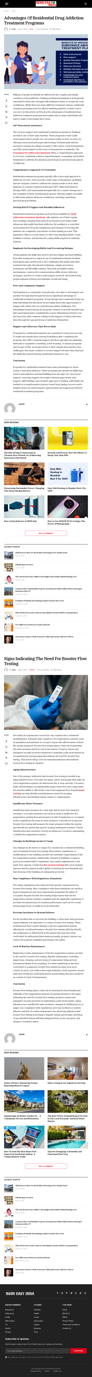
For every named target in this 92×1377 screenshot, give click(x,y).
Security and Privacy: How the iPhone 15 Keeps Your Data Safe (67, 454)
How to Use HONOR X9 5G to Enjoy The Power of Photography (66, 522)
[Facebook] (6, 100)
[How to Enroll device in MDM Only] (24, 506)
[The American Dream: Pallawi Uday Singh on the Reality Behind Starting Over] (8, 579)
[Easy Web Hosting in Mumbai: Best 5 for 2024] (68, 473)
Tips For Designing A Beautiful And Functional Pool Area (65, 1152)
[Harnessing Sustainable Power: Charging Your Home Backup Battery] (24, 473)
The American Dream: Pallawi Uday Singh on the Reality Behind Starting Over (46, 577)
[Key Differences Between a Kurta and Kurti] (8, 627)
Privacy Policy (50, 1357)
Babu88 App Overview (24, 565)
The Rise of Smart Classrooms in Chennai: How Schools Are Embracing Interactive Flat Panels (22, 455)
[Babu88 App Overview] (8, 567)
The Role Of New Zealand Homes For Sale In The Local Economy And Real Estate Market (67, 1118)
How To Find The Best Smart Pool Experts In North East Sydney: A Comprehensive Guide (20, 1154)
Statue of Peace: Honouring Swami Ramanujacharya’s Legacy (20, 1084)
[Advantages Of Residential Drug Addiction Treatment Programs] (46, 61)
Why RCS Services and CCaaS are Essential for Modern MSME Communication (46, 613)
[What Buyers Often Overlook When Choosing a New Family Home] (8, 555)
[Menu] (6, 4)
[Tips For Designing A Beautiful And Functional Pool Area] (68, 1137)
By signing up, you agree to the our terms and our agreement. (35, 1357)
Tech (31, 29)
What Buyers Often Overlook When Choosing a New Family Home (41, 553)
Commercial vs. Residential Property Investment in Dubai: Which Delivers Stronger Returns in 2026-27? (48, 590)
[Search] (85, 4)
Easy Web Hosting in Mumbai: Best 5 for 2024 (67, 489)
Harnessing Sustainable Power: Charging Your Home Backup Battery (24, 489)
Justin (13, 29)
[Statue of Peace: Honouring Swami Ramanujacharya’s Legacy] (24, 1068)
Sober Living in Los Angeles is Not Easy (67, 1083)
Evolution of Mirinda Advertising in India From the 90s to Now (39, 601)
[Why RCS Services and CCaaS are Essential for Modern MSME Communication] (8, 615)
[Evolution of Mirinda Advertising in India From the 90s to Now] (8, 603)
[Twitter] (6, 106)
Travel (32, 670)
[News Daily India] (46, 4)
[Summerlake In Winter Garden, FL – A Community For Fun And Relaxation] (24, 1101)
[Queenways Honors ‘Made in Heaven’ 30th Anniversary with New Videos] (8, 639)
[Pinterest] (6, 117)
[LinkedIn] (6, 111)
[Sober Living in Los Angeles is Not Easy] (68, 1068)
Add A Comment (46, 533)
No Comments (43, 29)
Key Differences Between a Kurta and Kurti (32, 625)
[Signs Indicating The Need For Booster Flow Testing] (46, 702)
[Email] (6, 122)
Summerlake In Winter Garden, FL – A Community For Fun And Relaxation (22, 1117)
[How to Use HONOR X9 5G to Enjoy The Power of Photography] (68, 506)
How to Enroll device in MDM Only (20, 521)
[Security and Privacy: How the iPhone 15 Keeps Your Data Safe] (68, 438)
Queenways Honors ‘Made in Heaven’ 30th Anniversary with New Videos (44, 637)
